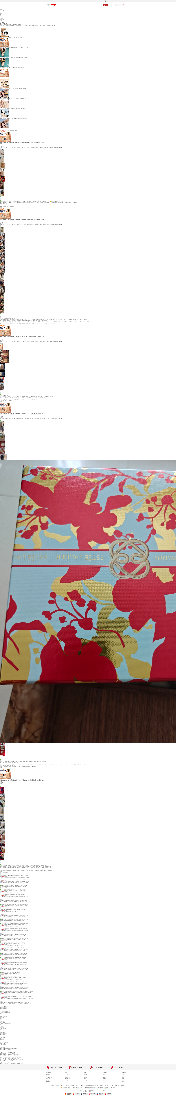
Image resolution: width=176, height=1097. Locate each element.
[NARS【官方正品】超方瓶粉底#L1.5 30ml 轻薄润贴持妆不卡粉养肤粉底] (4, 113)
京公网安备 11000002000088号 (68, 1087)
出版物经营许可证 (80, 1088)
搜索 (105, 5)
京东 (55, 5)
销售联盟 (92, 1085)
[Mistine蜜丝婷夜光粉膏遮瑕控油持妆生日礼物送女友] (10, 911)
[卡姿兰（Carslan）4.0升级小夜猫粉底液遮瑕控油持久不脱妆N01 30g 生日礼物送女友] (16, 994)
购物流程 (48, 1074)
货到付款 (86, 1074)
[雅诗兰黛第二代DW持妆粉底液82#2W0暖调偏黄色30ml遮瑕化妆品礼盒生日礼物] (5, 213)
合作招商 (67, 1085)
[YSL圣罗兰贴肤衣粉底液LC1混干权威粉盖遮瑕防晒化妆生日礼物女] (4, 103)
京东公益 (111, 1085)
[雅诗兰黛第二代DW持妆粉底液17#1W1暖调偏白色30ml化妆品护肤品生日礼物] (4, 42)
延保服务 (123, 1077)
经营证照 (103, 1090)
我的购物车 (121, 5)
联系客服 (48, 1081)
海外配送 (67, 1080)
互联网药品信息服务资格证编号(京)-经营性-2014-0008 (93, 1087)
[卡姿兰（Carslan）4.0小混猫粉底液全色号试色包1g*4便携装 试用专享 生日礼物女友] (16, 1002)
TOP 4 (1, 767)
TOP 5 (1, 871)
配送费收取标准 (68, 1078)
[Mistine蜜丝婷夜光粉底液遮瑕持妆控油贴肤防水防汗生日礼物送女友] (13, 892)
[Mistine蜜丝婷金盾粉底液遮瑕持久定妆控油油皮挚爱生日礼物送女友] (13, 934)
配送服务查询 (67, 1077)
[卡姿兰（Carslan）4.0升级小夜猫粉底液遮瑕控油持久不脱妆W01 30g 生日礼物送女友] (16, 998)
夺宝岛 (123, 1074)
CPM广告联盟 (12, 1063)
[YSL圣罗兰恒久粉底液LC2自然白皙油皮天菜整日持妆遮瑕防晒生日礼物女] (4, 52)
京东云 (93, 1091)
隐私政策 (106, 1085)
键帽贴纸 (1, 18)
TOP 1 (1, 207)
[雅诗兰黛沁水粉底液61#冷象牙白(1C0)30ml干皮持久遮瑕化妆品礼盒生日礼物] (4, 93)
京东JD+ (123, 1081)
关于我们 (53, 1085)
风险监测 (101, 1085)
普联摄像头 (2, 13)
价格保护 (104, 1075)
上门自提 (67, 1074)
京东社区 (96, 1085)
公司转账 (86, 1080)
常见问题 (48, 1078)
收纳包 (1, 15)
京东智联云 (7, 1063)
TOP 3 (1, 401)
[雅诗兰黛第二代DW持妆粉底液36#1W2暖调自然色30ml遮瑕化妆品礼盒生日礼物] (5, 136)
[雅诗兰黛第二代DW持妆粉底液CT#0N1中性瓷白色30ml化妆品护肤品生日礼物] (5, 407)
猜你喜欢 (1, 26)
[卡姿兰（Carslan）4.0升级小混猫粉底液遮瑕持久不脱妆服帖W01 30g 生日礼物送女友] (16, 991)
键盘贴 (1, 17)
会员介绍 (48, 1075)
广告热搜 (21, 1063)
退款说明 (104, 1077)
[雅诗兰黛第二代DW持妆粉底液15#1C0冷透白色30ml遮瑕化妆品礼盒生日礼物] (15, 877)
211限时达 (67, 1075)
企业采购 (102, 1)
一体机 (1, 14)
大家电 (47, 1080)
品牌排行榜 (2, 12)
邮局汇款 (86, 1078)
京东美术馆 (2, 19)
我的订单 (86, 1)
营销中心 (77, 1085)
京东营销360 (17, 1063)
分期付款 (86, 1077)
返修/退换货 (105, 1078)
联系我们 (57, 1085)
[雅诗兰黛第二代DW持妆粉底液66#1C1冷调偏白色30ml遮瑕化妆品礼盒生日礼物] (15, 881)
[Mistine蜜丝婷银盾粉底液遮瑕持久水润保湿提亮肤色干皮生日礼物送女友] (14, 885)
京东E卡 (123, 1078)
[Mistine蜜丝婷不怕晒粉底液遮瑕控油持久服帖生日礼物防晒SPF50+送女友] (14, 900)
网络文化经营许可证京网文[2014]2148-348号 (92, 1088)
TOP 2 (1, 324)
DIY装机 (123, 1075)
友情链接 (87, 1085)
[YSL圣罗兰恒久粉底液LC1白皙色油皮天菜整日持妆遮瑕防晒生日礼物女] (4, 62)
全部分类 (1, 9)
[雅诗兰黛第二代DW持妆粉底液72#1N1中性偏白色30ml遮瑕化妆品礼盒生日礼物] (5, 330)
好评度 (3, 222)
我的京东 (91, 1)
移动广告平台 (2, 1063)
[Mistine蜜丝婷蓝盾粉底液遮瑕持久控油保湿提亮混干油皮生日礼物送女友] (14, 926)
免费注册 (82, 1)
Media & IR (123, 1085)
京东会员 (97, 1)
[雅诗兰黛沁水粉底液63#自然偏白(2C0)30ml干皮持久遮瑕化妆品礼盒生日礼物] (4, 123)
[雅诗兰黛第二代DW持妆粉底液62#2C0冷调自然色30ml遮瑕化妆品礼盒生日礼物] (4, 72)
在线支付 (86, 1075)
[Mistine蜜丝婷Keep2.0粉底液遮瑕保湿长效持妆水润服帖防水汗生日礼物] (14, 896)
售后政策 (104, 1074)
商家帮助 (72, 1085)
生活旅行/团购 (49, 1077)
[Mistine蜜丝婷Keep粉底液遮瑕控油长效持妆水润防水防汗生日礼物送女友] (14, 904)
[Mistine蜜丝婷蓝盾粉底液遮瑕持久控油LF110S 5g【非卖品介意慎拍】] (13, 889)
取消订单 (104, 1080)
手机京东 (108, 1)
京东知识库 (2, 10)
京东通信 (123, 1080)
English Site (117, 1085)
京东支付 (89, 1091)
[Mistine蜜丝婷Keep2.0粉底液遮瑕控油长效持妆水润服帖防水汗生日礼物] (14, 907)
